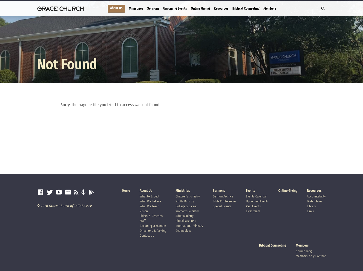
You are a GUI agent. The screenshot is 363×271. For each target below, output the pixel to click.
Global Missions (186, 221)
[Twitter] (49, 192)
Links (310, 211)
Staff (143, 221)
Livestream (253, 211)
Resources (221, 8)
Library (311, 206)
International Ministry (189, 226)
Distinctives (314, 201)
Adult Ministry (185, 216)
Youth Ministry (185, 201)
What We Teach (149, 206)
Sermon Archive (223, 196)
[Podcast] (83, 192)
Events (250, 191)
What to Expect (149, 196)
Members (269, 8)
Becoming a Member (153, 226)
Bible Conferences (224, 201)
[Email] (68, 192)
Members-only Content (311, 256)
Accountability (316, 196)
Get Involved (184, 230)
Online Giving (200, 8)
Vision (144, 211)
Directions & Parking (153, 230)
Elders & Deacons (151, 216)
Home (126, 191)
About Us (116, 8)
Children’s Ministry (188, 196)
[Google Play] (91, 192)
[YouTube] (58, 192)
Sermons (153, 8)
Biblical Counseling (246, 8)
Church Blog (304, 251)
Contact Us (147, 235)
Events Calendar (256, 196)
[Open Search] (323, 9)
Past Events (253, 206)
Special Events (222, 206)
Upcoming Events (175, 8)
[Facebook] (40, 192)
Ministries (136, 8)
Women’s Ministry (187, 211)
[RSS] (76, 192)
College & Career (186, 206)
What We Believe (150, 201)
